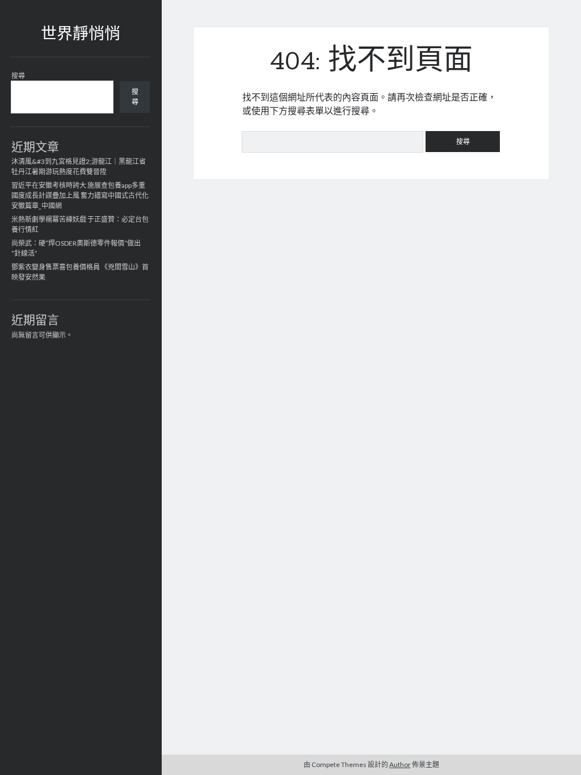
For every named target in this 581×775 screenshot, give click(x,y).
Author (400, 764)
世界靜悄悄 (80, 35)
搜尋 (18, 75)
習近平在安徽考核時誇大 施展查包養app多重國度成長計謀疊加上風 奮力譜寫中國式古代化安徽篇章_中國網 (80, 195)
